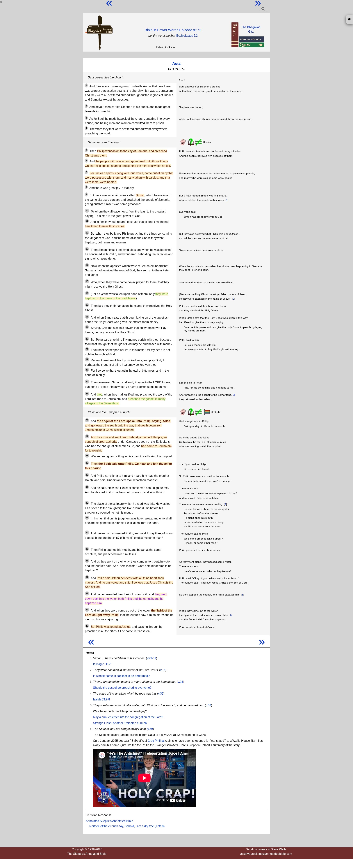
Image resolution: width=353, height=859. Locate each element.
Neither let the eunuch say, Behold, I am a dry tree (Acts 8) (127, 826)
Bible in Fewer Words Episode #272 (173, 30)
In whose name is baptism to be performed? (121, 675)
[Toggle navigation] (263, 8)
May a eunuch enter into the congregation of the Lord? (128, 717)
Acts (176, 63)
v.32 (160, 693)
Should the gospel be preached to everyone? (122, 687)
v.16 (162, 670)
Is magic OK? (101, 664)
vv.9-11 (151, 658)
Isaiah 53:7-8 (101, 699)
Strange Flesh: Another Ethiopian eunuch (120, 723)
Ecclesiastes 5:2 (187, 35)
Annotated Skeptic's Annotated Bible (109, 821)
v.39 (150, 728)
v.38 (208, 705)
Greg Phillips (156, 740)
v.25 (180, 681)
